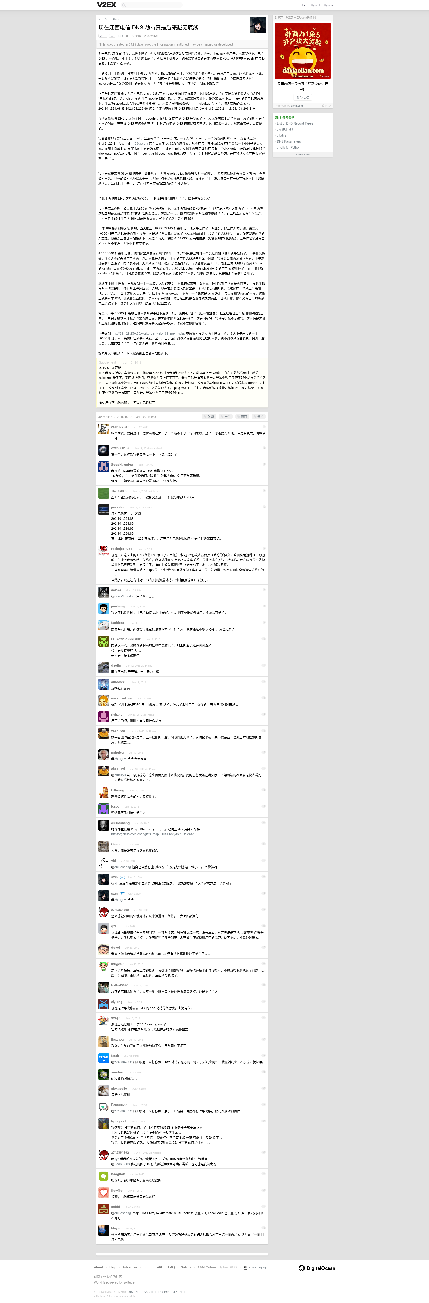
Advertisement (302, 154)
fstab (115, 1055)
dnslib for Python (289, 147)
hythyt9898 (119, 985)
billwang (117, 790)
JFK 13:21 (179, 1291)
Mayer (115, 1228)
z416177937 (120, 426)
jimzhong (118, 606)
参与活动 (303, 97)
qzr (113, 926)
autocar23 (118, 682)
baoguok (118, 1174)
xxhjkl (115, 1018)
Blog (147, 1267)
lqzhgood (118, 1121)
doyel (115, 947)
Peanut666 (119, 1104)
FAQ (171, 1267)
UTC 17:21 (134, 1291)
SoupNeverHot (122, 464)
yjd (113, 860)
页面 (243, 416)
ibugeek (117, 964)
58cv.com (141, 143)
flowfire (117, 1190)
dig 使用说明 (285, 129)
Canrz (115, 844)
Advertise (130, 1267)
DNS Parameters (289, 141)
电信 (227, 416)
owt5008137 (120, 448)
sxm (120, 36)
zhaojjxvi (118, 731)
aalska (116, 590)
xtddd (115, 1206)
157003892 (119, 490)
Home (304, 5)
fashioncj (118, 622)
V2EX (102, 18)
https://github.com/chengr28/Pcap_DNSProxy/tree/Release (152, 834)
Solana (186, 1267)
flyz (116, 1158)
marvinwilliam (121, 698)
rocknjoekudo (121, 548)
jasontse (117, 507)
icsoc (115, 806)
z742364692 (120, 909)
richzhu (117, 714)
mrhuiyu (117, 752)
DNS (115, 18)
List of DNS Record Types (295, 123)
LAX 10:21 (164, 1291)
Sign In (328, 5)
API (159, 1267)
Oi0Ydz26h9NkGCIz (126, 639)
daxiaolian (297, 105)
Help (112, 1267)
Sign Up (316, 5)
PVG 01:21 (149, 1291)
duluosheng (120, 823)
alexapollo (119, 1088)
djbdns (281, 135)
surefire (117, 1072)
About (98, 1267)
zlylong (116, 1001)
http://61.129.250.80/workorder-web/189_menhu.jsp (148, 333)
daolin (116, 665)
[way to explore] (107, 5)
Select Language (257, 1267)
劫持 (260, 416)
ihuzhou (117, 1039)
